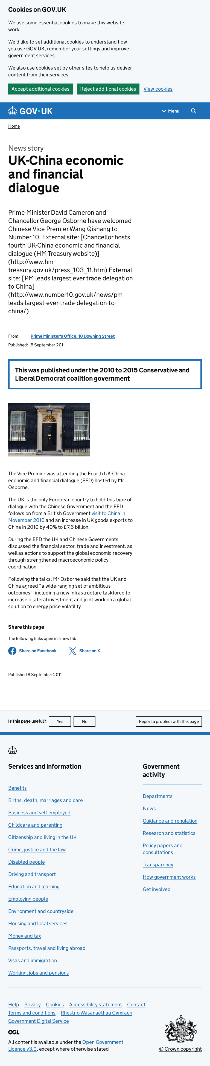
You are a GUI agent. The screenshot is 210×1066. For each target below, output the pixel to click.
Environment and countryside (41, 911)
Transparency (158, 864)
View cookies (158, 88)
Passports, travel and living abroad (47, 948)
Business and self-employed (39, 812)
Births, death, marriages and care (45, 800)
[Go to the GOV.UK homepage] (30, 111)
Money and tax (24, 936)
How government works (169, 877)
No (88, 721)
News (149, 808)
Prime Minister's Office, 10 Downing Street (73, 336)
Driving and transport (32, 874)
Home (14, 126)
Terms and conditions (32, 1013)
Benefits (17, 788)
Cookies (55, 1004)
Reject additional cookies (108, 89)
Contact (136, 1004)
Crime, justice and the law (37, 849)
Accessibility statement (95, 1004)
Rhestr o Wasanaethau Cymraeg (96, 1013)
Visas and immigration (32, 960)
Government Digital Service (38, 1021)
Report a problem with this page (169, 721)
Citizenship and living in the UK (42, 837)
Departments (158, 796)
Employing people (28, 899)
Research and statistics (169, 833)
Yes (64, 721)
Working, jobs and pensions (38, 973)
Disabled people (26, 862)
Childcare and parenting (35, 825)
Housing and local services (38, 923)
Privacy (32, 1004)
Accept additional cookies (40, 89)
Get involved (157, 889)
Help (13, 1004)
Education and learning (34, 886)
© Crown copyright (180, 1049)
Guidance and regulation (170, 821)
